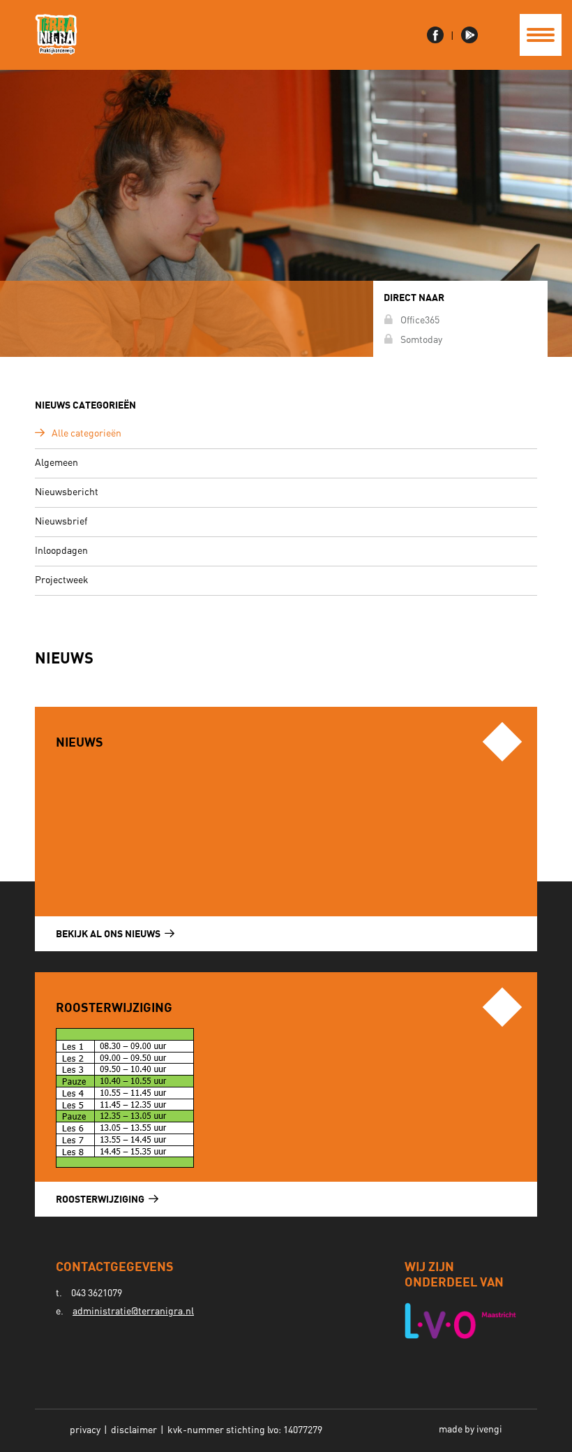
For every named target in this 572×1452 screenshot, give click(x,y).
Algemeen (56, 463)
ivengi (489, 1430)
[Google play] (469, 35)
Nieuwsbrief (61, 522)
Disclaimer (134, 1430)
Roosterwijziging (101, 1199)
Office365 (419, 320)
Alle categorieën (86, 434)
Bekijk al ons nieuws (109, 933)
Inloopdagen (61, 551)
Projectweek (62, 580)
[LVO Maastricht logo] (460, 1321)
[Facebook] (437, 35)
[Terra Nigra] (56, 35)
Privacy (85, 1430)
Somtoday (421, 340)
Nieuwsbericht (66, 492)
